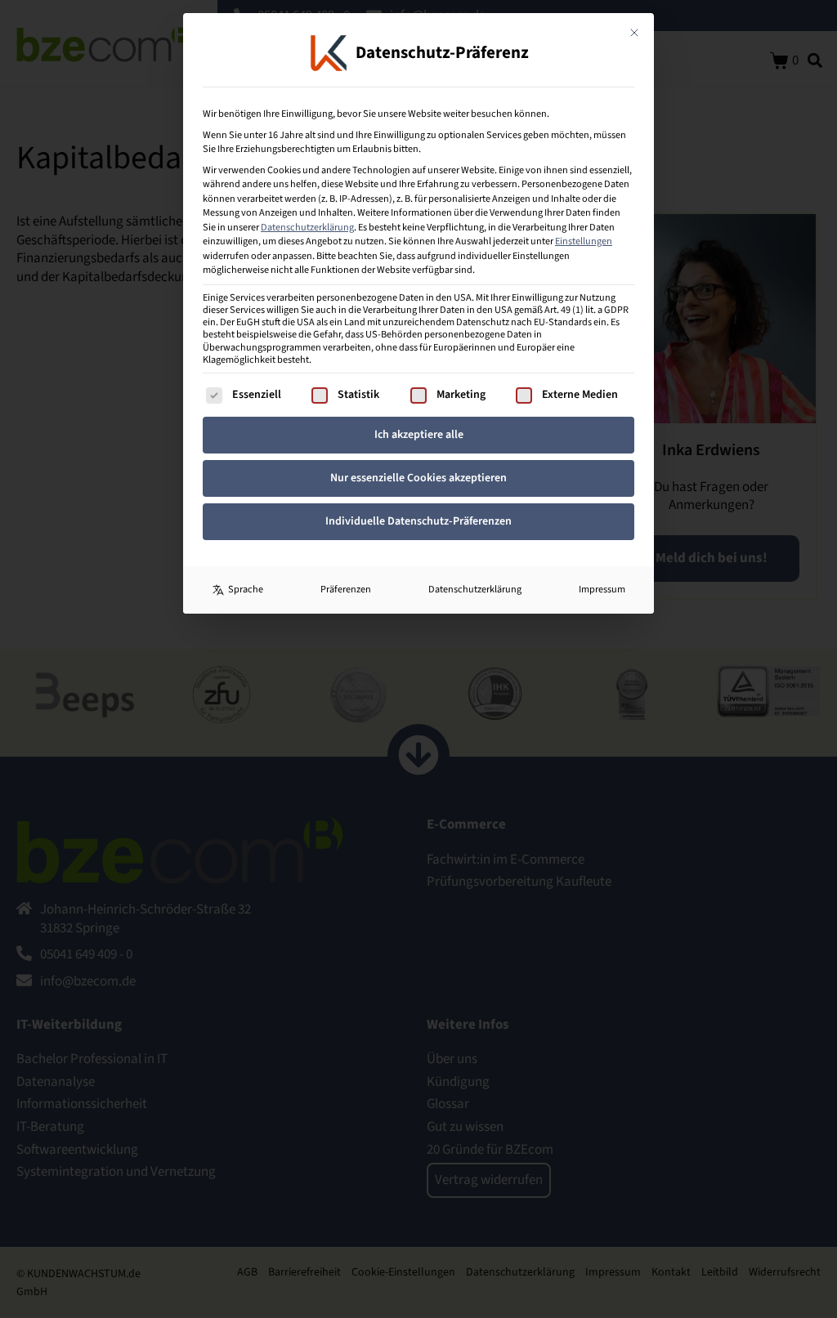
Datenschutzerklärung (307, 227)
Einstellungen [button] (583, 241)
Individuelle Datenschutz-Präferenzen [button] (418, 521)
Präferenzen (345, 589)
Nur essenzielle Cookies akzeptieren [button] (418, 478)
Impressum (602, 589)
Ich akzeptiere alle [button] (418, 435)
